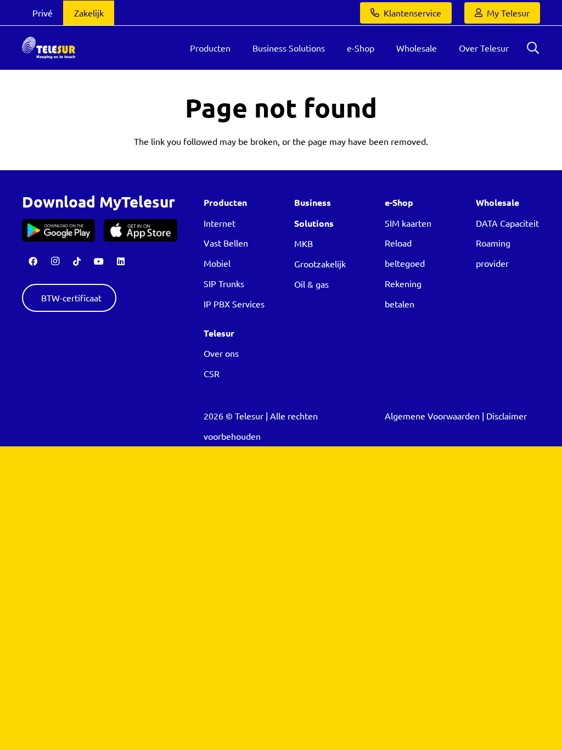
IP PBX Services (234, 303)
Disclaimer (506, 415)
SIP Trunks (224, 283)
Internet (219, 222)
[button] (533, 48)
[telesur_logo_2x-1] (48, 48)
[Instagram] (55, 261)
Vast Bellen (226, 242)
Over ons (221, 353)
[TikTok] (77, 261)
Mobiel (217, 263)
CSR (212, 373)
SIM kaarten (408, 222)
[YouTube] (99, 261)
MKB (303, 243)
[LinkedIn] (121, 261)
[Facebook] (33, 261)
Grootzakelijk (320, 263)
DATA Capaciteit (507, 222)
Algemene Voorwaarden (432, 415)
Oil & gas (311, 283)
